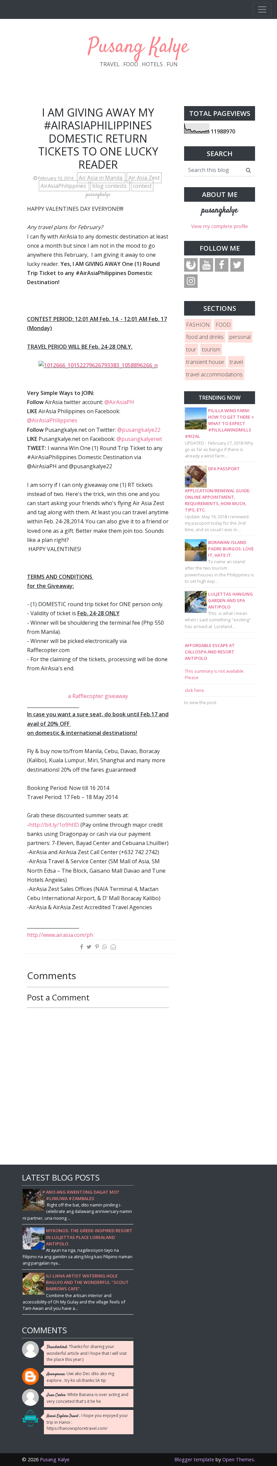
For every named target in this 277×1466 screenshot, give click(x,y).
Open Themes (238, 1459)
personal (240, 337)
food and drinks (205, 337)
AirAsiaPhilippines (64, 186)
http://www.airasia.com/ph (60, 935)
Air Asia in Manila (101, 177)
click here (194, 690)
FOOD (223, 324)
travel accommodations (214, 374)
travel (236, 362)
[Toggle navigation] (262, 9)
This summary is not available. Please (215, 674)
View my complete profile (219, 226)
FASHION (198, 324)
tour (191, 349)
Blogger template (194, 1459)
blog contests (110, 186)
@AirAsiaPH (118, 402)
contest (142, 186)
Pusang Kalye (138, 47)
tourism (211, 349)
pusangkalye (219, 210)
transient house (205, 362)
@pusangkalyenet (139, 439)
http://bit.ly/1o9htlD (54, 824)
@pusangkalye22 (138, 429)
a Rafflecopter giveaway (98, 696)
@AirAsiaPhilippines (52, 420)
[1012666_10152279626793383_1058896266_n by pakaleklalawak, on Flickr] (98, 365)
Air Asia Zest (144, 177)
